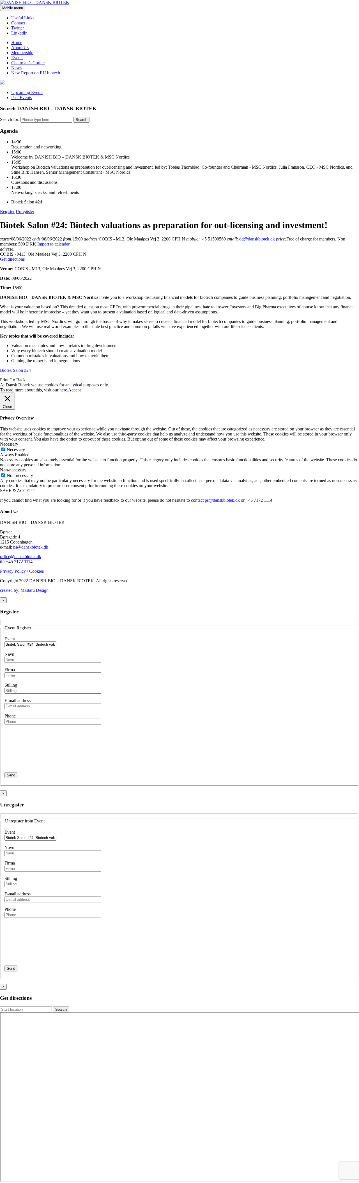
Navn (9, 654)
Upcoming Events (27, 92)
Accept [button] (74, 390)
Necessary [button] (9, 444)
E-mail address (17, 700)
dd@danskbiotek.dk (257, 239)
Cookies (36, 571)
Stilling (10, 685)
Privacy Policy (13, 571)
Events (17, 57)
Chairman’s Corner (28, 62)
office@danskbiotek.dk (20, 556)
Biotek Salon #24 (15, 370)
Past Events (21, 97)
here (63, 390)
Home (16, 42)
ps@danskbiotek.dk (222, 500)
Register (7, 211)
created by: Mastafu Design (24, 590)
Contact (18, 22)
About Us (20, 47)
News (16, 67)
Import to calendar (53, 244)
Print (4, 379)
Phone (10, 716)
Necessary (16, 449)
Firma (9, 669)
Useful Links (22, 17)
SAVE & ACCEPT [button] (17, 490)
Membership (22, 52)
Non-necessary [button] (13, 469)
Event (9, 638)
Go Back (18, 379)
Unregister (25, 211)
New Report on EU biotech (35, 72)
